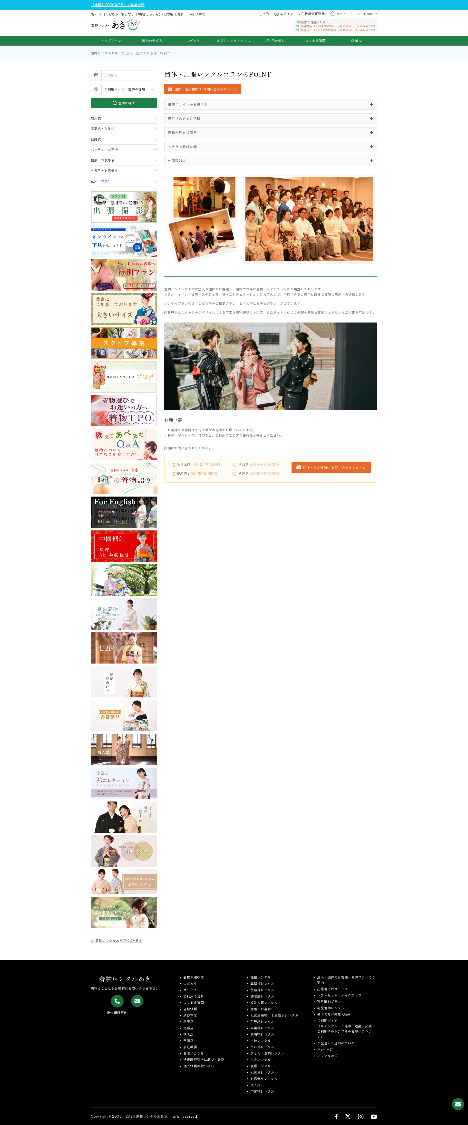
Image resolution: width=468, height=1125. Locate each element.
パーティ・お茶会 (104, 149)
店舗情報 (190, 1009)
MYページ (325, 1049)
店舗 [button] (355, 40)
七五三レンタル (262, 1072)
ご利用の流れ (275, 40)
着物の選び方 (152, 40)
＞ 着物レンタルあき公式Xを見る (116, 940)
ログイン (287, 13)
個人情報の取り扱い (199, 1066)
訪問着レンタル (262, 996)
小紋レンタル (261, 1040)
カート (341, 13)
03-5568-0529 (204, 473)
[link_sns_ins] (360, 1116)
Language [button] (364, 13)
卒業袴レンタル (262, 1028)
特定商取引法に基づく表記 (204, 1059)
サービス (190, 990)
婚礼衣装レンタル (264, 1002)
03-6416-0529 (265, 464)
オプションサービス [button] (233, 40)
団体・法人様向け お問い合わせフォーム (334, 467)
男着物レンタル (262, 1034)
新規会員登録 (315, 13)
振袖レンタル (261, 977)
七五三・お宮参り (104, 170)
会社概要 (190, 1047)
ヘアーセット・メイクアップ (339, 995)
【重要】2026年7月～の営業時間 (118, 5)
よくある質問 (315, 40)
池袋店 (189, 1028)
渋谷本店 (190, 1015)
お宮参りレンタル (264, 1078)
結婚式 (96, 139)
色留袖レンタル (262, 990)
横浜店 (189, 1034)
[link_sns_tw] (348, 1116)
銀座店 (189, 1021)
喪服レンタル (261, 1066)
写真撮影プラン (329, 1001)
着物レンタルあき (104, 53)
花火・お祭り (101, 181)
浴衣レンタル (261, 1059)
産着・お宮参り (262, 1009)
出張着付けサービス (332, 989)
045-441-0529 (265, 473)
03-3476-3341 (207, 464)
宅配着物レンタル (331, 1008)
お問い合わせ (194, 1053)
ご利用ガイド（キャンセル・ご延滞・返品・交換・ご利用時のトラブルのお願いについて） (346, 1028)
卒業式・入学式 (103, 128)
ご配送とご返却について (336, 1043)
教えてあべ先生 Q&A (334, 1014)
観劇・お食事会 (103, 160)
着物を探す (126, 103)
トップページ (111, 40)
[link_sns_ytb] (374, 1116)
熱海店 (189, 1040)
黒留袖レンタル (262, 983)
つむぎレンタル (262, 1047)
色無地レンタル (262, 1021)
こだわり (193, 40)
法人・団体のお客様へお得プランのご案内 (346, 980)
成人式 (96, 118)
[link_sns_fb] (336, 1116)
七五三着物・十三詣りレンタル (274, 1015)
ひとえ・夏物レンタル (268, 1053)
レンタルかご (327, 1055)
